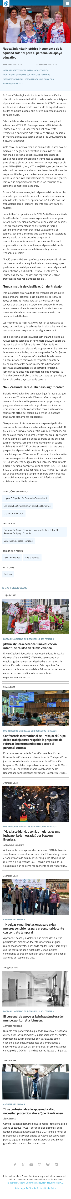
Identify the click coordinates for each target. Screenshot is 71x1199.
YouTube (31, 1165)
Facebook (15, 1165)
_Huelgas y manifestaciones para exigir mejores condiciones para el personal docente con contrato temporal (35, 916)
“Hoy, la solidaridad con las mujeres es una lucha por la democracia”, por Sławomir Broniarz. (35, 824)
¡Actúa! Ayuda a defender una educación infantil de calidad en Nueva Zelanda (35, 636)
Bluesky (48, 1165)
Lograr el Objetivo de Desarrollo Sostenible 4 (25, 498)
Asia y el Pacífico (12, 557)
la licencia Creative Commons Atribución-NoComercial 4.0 (35, 1182)
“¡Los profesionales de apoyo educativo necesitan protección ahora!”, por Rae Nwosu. (35, 1102)
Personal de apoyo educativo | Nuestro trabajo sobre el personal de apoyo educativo (31, 531)
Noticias (8, 574)
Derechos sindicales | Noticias (18, 540)
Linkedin (56, 1165)
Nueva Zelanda (32, 557)
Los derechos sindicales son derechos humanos (27, 505)
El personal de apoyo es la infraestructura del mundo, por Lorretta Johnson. (35, 1009)
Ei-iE (4, 4)
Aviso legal (20, 1188)
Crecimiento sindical (13, 513)
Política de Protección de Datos (41, 1188)
